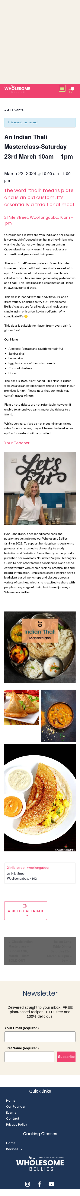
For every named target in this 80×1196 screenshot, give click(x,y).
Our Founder (16, 1106)
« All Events (13, 109)
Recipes (12, 1149)
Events (11, 1112)
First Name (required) (21, 1048)
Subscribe (66, 1057)
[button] (62, 88)
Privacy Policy (16, 1124)
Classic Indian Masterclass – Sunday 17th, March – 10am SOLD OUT (21, 951)
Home (10, 1100)
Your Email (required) (21, 1028)
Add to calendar (25, 911)
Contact (12, 1118)
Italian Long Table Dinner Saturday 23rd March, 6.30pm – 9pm (59, 951)
